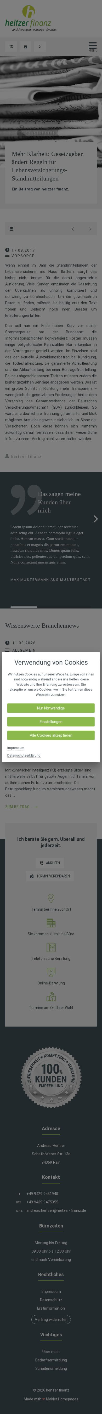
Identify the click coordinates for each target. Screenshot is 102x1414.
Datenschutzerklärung (24, 755)
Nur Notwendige (51, 708)
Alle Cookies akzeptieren (51, 735)
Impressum (15, 748)
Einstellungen (50, 721)
